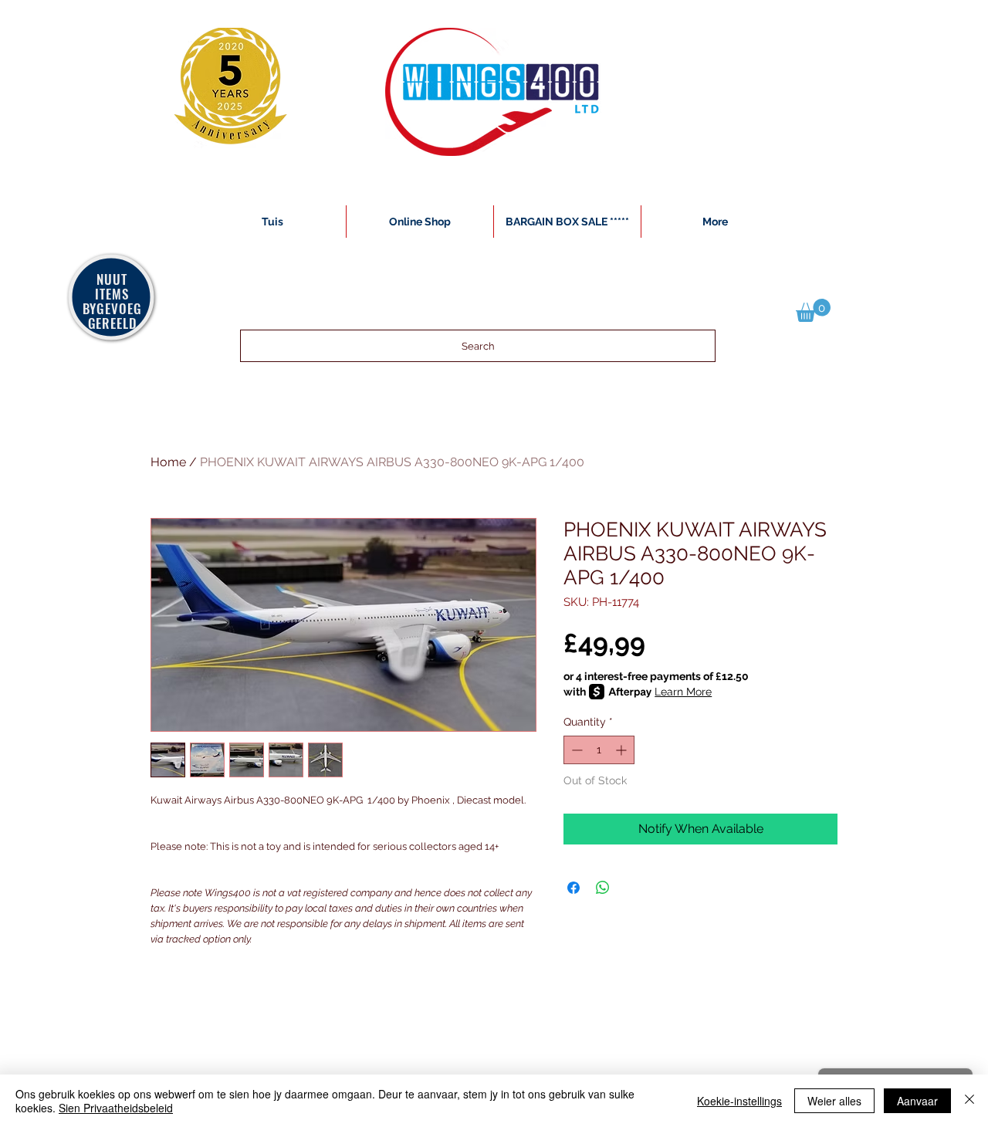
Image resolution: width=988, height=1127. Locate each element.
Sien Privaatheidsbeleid (116, 1107)
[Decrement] (575, 749)
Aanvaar (917, 1100)
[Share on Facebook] (573, 887)
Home (168, 462)
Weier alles (834, 1100)
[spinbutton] (599, 749)
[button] (813, 310)
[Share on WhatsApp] (603, 887)
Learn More (683, 691)
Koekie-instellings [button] (739, 1100)
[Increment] (622, 749)
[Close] (969, 1101)
